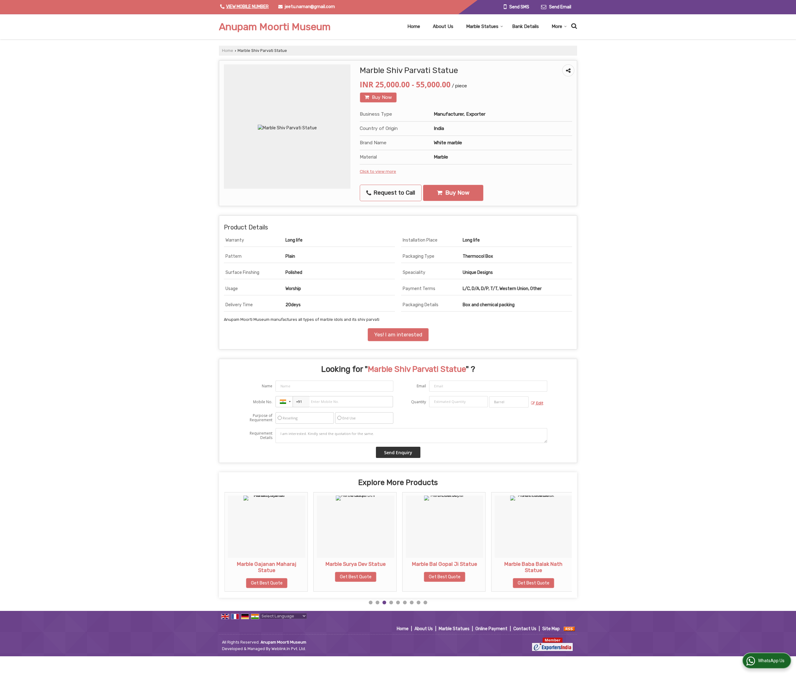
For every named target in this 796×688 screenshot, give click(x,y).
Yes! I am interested (398, 334)
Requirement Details (261, 435)
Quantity (418, 401)
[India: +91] (284, 401)
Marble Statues (482, 26)
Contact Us (524, 628)
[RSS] (569, 628)
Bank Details (525, 26)
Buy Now (381, 97)
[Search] (573, 25)
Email (421, 386)
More (557, 26)
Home (413, 26)
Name (267, 386)
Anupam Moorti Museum (275, 27)
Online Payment (491, 628)
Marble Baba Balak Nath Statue (510, 567)
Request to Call (393, 192)
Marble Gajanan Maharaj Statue (243, 567)
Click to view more (378, 171)
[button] (247, 6)
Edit (539, 403)
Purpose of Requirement (261, 417)
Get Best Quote (244, 583)
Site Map (551, 628)
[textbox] (509, 402)
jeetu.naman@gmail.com (310, 6)
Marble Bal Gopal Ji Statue (421, 564)
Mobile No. (262, 401)
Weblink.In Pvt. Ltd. (288, 648)
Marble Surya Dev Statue (333, 564)
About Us (443, 26)
